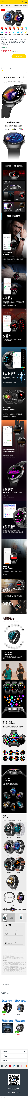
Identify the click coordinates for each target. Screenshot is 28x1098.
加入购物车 (20, 56)
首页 (2, 5)
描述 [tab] (2, 68)
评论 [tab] (11, 68)
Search (20, 2)
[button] (27, 9)
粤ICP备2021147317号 (5, 1097)
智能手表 (8, 5)
